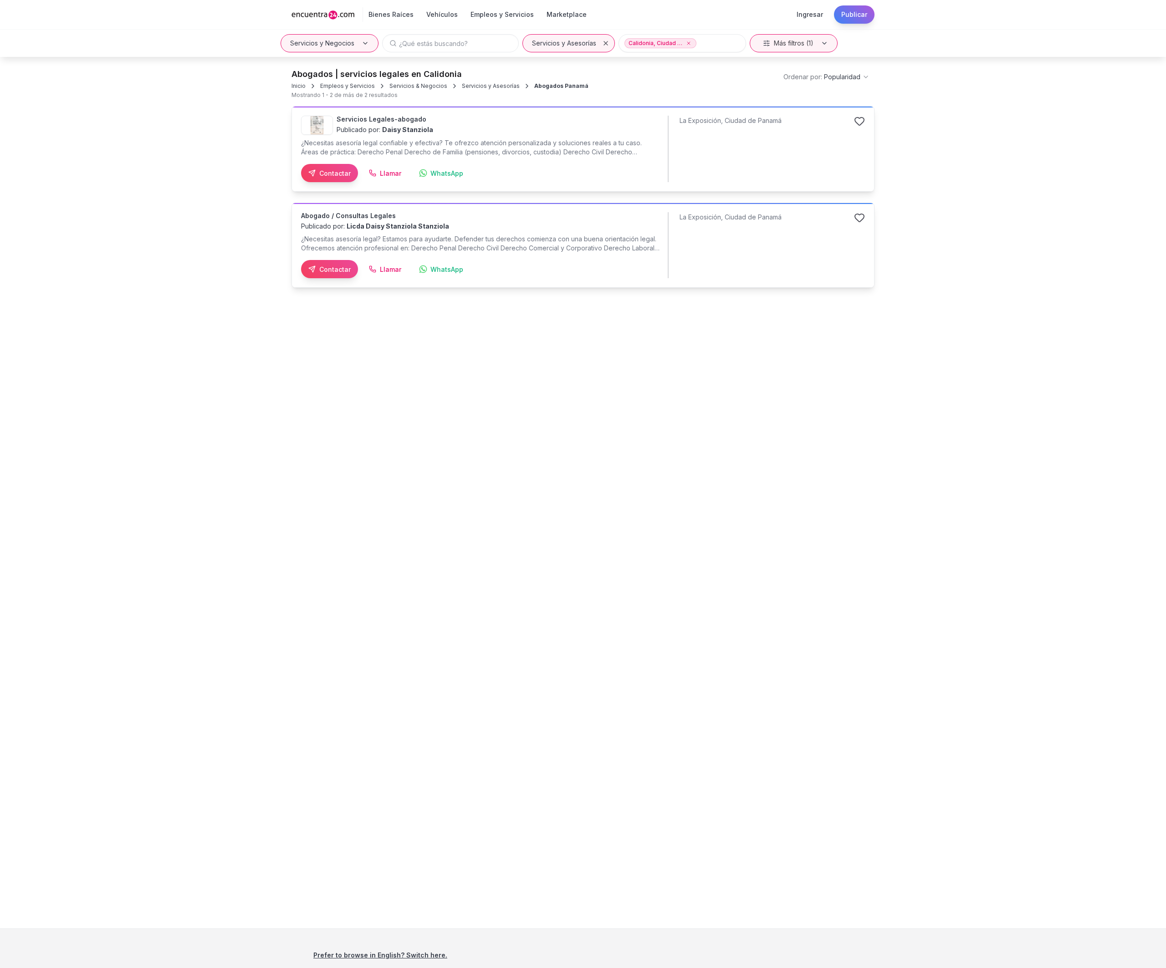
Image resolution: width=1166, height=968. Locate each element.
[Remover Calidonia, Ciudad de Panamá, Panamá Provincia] (688, 43)
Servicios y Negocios (322, 43)
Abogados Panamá (561, 85)
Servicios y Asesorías (564, 43)
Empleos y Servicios (347, 85)
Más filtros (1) (793, 43)
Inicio (299, 85)
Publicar (854, 14)
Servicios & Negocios (418, 85)
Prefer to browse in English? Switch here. (380, 955)
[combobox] (826, 77)
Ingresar (810, 14)
